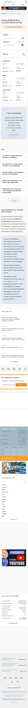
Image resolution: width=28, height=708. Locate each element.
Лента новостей (7, 311)
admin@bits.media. (18, 696)
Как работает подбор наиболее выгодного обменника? (12, 156)
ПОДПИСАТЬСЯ (21, 384)
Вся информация (13, 623)
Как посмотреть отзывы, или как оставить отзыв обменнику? (12, 165)
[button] (23, 38)
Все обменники (14, 135)
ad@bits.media (23, 671)
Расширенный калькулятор (9, 458)
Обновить (13, 519)
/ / (11, 71)
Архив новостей (14, 702)
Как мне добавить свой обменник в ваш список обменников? (13, 173)
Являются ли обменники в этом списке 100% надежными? (12, 181)
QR (23, 699)
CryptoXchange (6, 90)
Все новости (14, 361)
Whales (4, 75)
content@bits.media (22, 665)
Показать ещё (14, 201)
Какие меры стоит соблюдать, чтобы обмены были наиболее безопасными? (11, 190)
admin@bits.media (22, 659)
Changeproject (6, 61)
